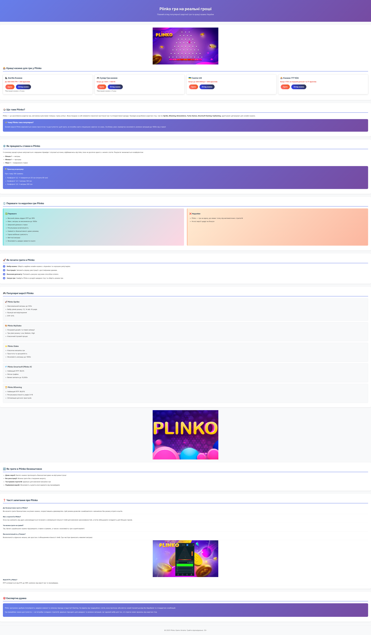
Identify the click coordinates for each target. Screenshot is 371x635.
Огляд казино (23, 87)
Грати (10, 87)
